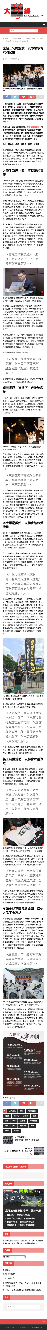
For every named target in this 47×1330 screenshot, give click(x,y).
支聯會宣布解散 (33, 127)
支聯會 (22, 1121)
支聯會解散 (33, 1121)
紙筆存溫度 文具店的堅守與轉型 (21, 1225)
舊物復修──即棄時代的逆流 (18, 1215)
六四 (21, 1111)
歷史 (14, 1126)
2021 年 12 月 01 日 (12, 59)
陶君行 (16, 1131)
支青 (6, 1126)
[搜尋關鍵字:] (24, 30)
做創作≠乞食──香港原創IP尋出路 (20, 1221)
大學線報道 (16, 38)
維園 (32, 1126)
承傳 (14, 1121)
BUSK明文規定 (9, 1274)
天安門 (25, 1116)
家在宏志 (6, 1269)
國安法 (16, 1116)
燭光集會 (23, 1126)
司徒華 (7, 1116)
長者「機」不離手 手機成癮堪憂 (21, 1218)
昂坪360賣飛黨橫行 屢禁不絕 (23, 1211)
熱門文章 (8, 1183)
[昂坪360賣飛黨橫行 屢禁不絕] (23, 1205)
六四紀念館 (32, 1111)
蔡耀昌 (7, 1131)
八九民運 (12, 1111)
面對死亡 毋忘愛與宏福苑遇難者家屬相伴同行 (22, 1290)
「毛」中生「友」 (10, 1278)
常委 (34, 1116)
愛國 (6, 1121)
